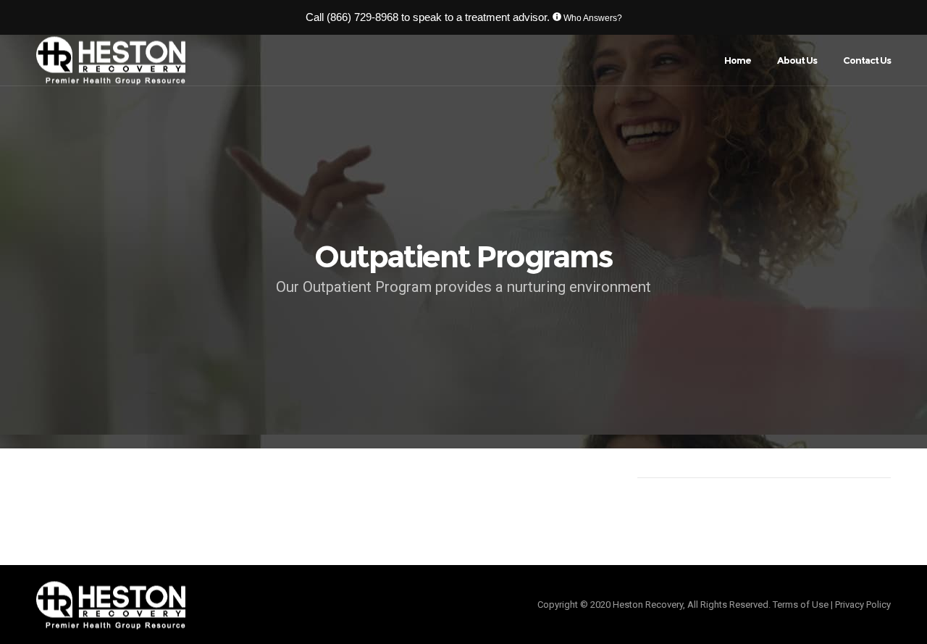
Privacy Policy (863, 604)
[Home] (246, 605)
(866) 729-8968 (362, 17)
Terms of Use (801, 604)
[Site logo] (110, 60)
